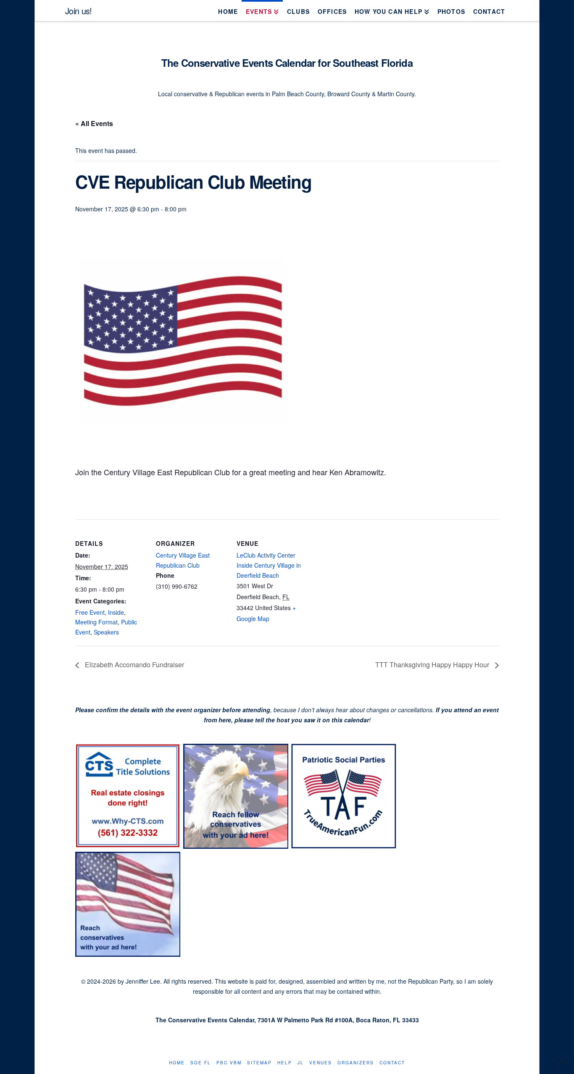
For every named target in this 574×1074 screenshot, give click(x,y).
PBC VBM (229, 1063)
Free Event (90, 612)
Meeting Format (96, 622)
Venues (320, 1063)
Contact (392, 1063)
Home (177, 1063)
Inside (116, 612)
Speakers (106, 632)
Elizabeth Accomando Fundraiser (133, 664)
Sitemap (259, 1063)
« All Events (94, 123)
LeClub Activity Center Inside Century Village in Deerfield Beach (269, 565)
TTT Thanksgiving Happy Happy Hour (433, 664)
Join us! (78, 11)
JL (301, 1063)
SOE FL (200, 1063)
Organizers (355, 1063)
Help (284, 1063)
